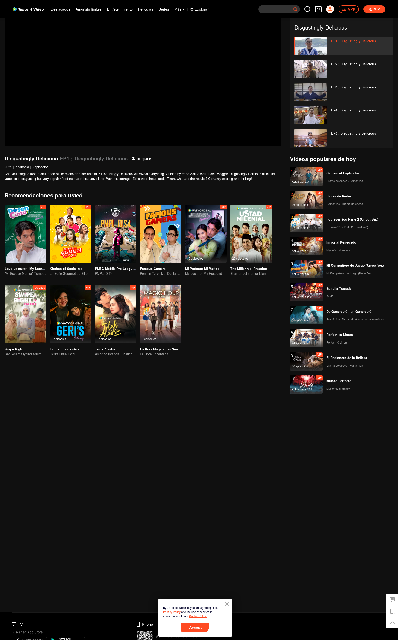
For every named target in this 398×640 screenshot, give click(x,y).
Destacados (60, 9)
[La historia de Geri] (70, 314)
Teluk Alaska (105, 349)
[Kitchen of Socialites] (70, 234)
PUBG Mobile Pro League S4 (117, 268)
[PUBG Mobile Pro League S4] (115, 234)
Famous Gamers (153, 268)
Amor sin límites (89, 9)
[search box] (295, 9)
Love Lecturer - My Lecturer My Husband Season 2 (44, 268)
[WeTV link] (28, 9)
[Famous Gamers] (160, 234)
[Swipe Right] (25, 314)
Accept (195, 627)
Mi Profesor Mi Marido (202, 268)
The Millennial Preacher (248, 268)
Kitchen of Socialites (66, 268)
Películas (145, 9)
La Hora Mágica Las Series (161, 349)
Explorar (201, 9)
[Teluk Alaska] (115, 314)
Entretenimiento (120, 9)
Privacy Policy (172, 612)
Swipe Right (14, 349)
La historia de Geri (64, 349)
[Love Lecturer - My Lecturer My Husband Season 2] (25, 234)
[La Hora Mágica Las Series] (160, 314)
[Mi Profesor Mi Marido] (206, 234)
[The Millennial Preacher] (251, 234)
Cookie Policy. (198, 616)
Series (163, 9)
